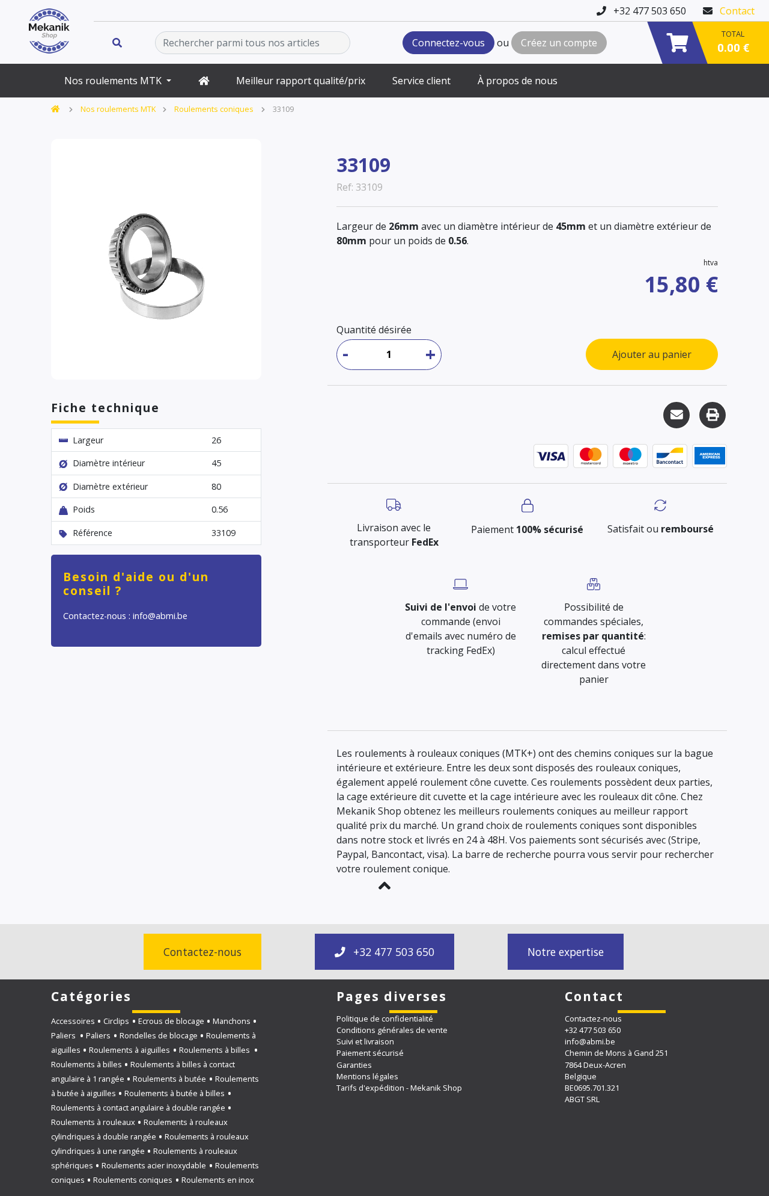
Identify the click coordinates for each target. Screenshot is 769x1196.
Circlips (116, 1021)
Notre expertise (565, 952)
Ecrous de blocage (171, 1021)
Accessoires (73, 1021)
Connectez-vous (448, 42)
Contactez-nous (202, 952)
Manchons (232, 1021)
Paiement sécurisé (370, 1052)
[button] (384, 885)
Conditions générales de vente (392, 1030)
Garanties (354, 1064)
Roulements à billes (215, 1049)
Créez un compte (559, 42)
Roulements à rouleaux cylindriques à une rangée (150, 1143)
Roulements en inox (217, 1179)
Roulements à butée (169, 1078)
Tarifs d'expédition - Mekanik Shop (399, 1087)
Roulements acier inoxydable (154, 1165)
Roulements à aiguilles (129, 1049)
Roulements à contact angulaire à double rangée (138, 1107)
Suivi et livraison (365, 1041)
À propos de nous (518, 80)
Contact (737, 10)
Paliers (64, 1035)
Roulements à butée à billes (174, 1093)
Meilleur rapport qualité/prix (300, 80)
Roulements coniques (214, 108)
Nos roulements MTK (114, 80)
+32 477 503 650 (392, 952)
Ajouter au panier (651, 354)
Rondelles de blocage (159, 1035)
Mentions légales (367, 1076)
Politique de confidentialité (384, 1018)
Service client (421, 80)
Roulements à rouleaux (93, 1122)
